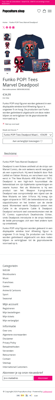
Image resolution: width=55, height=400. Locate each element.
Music (6, 278)
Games (6, 286)
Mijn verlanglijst (11, 320)
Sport (5, 294)
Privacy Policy (9, 342)
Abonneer (43, 378)
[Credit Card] (26, 395)
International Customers (15, 366)
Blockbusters (9, 274)
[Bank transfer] (18, 395)
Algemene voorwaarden (15, 334)
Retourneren (9, 354)
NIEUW (6, 270)
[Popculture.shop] (14, 11)
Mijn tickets (8, 316)
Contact (6, 358)
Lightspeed (47, 391)
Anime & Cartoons (12, 290)
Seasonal (7, 298)
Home (5, 22)
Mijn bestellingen (11, 312)
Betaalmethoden (11, 346)
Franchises (8, 282)
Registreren (9, 308)
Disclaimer (8, 338)
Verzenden (8, 350)
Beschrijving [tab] (10, 153)
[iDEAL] (22, 395)
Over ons (7, 330)
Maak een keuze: (10, 130)
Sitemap (7, 362)
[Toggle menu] (49, 11)
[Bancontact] (31, 395)
